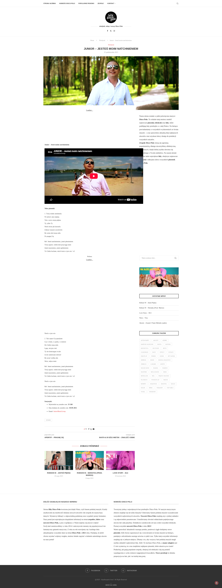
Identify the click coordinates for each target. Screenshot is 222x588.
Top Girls (170, 387)
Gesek (162, 356)
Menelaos (144, 376)
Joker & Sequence (164, 360)
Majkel (155, 368)
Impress (143, 360)
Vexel (143, 391)
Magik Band (145, 368)
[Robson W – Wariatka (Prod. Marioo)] (89, 460)
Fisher (153, 356)
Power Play (155, 379)
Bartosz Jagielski (147, 344)
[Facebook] (107, 31)
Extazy (171, 352)
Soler (143, 387)
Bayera (168, 344)
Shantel (164, 384)
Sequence (153, 384)
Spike (151, 387)
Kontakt (110, 3)
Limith (162, 364)
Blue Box (156, 348)
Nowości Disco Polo (67, 3)
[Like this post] (86, 429)
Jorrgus (143, 364)
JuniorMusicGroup (59, 411)
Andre (164, 340)
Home (92, 40)
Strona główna (49, 3)
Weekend (152, 391)
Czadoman (144, 352)
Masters (144, 372)
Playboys (144, 379)
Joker (152, 360)
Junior (48, 420)
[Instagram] (114, 31)
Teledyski (102, 40)
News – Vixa (143, 318)
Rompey (143, 384)
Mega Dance (155, 372)
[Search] (177, 3)
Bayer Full (145, 348)
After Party (145, 340)
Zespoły (101, 3)
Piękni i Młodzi (164, 376)
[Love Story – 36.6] (120, 460)
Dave (154, 352)
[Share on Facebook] (88, 429)
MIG (153, 376)
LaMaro (153, 364)
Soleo (173, 384)
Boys (164, 348)
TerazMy (160, 387)
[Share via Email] (93, 429)
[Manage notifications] (216, 583)
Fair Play (144, 356)
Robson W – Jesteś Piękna (59, 473)
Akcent (155, 340)
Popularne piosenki (86, 3)
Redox (165, 379)
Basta (159, 344)
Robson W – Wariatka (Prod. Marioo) (151, 308)
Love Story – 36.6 (120, 473)
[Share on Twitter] (91, 429)
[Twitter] (111, 31)
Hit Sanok (171, 356)
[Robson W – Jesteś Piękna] (59, 460)
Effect (162, 352)
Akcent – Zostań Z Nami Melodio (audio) (153, 323)
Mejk (165, 372)
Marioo (165, 368)
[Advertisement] (89, 126)
